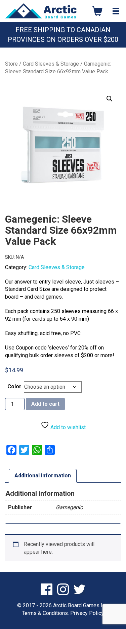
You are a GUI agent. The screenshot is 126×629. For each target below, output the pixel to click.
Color (14, 386)
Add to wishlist (67, 427)
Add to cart (45, 404)
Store (11, 64)
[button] (109, 99)
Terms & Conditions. (45, 613)
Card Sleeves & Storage (51, 64)
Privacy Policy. (87, 613)
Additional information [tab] (42, 475)
